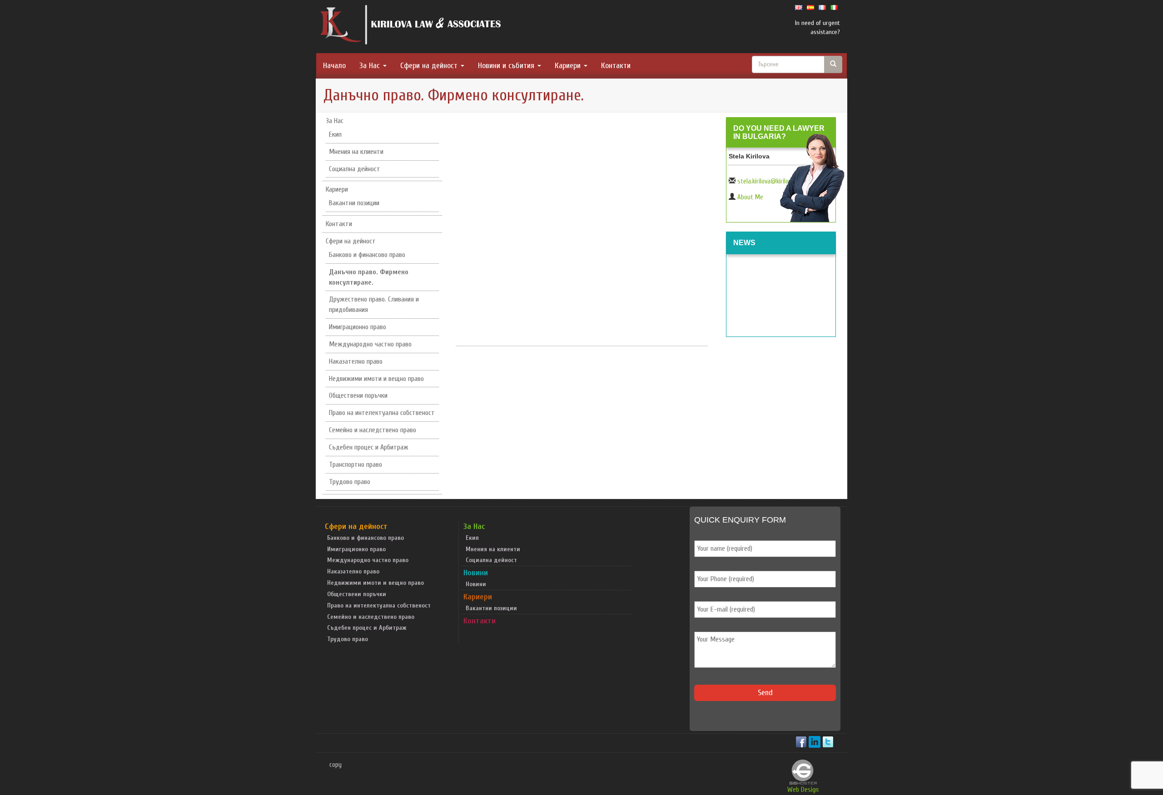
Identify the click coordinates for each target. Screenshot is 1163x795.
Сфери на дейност (430, 65)
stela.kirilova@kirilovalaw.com (776, 181)
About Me (750, 197)
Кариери (569, 65)
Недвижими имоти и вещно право (376, 379)
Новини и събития (507, 65)
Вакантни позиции (354, 203)
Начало (334, 65)
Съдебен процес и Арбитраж (368, 447)
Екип (335, 134)
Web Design (803, 789)
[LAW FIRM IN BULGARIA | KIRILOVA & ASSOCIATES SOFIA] (411, 27)
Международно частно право (370, 344)
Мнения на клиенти (356, 152)
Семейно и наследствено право (372, 430)
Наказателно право (356, 361)
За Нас (370, 65)
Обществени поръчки (358, 395)
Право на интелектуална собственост (382, 413)
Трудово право (349, 482)
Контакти (616, 65)
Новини (475, 573)
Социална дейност (354, 169)
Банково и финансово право (367, 255)
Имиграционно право (357, 327)
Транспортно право (355, 464)
